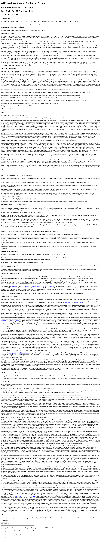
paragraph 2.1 (68, 302)
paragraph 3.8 (19, 496)
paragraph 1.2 (13, 286)
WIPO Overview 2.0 (80, 302)
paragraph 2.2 (4, 320)
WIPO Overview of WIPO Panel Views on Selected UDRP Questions (37, 286)
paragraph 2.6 (12, 353)
